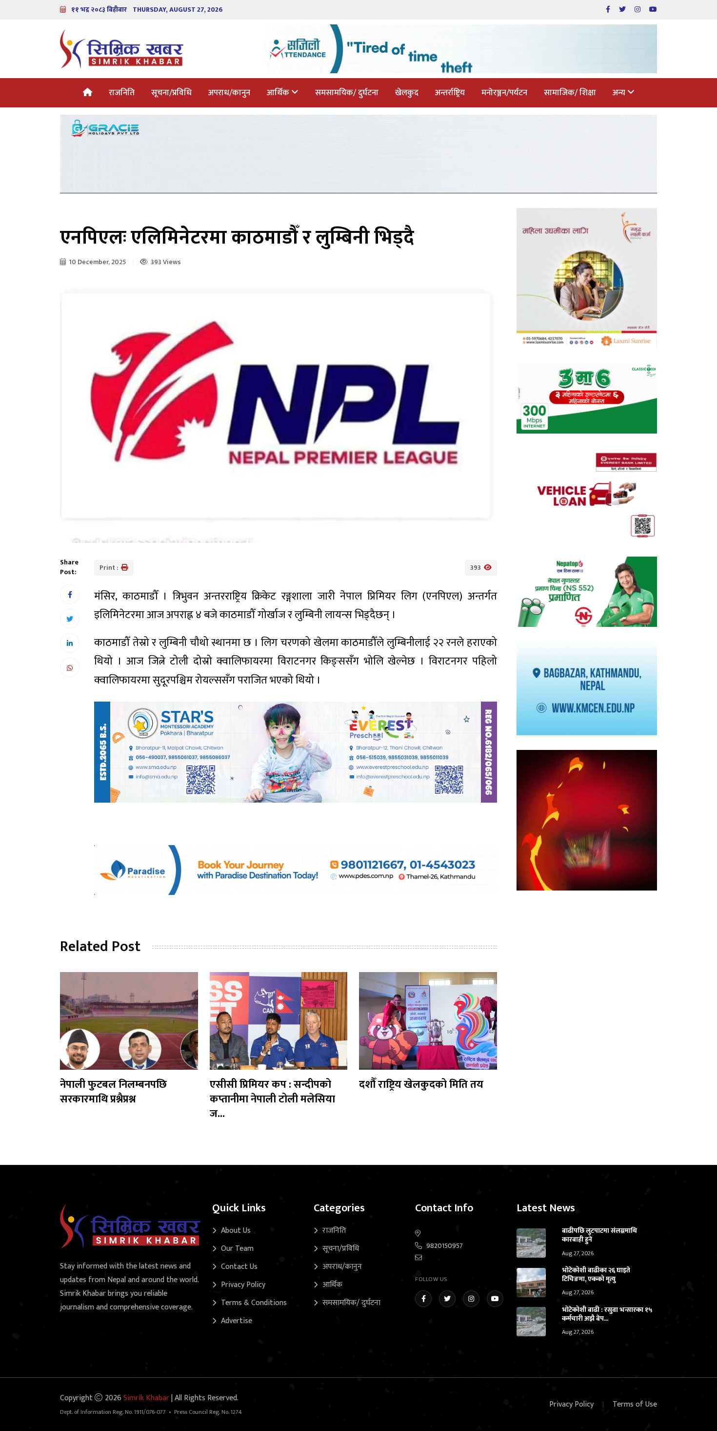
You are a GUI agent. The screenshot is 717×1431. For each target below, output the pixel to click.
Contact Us (239, 1267)
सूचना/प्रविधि (171, 93)
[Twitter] (447, 1298)
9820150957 (444, 1245)
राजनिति (122, 93)
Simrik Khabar (146, 1398)
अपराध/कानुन (229, 93)
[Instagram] (471, 1298)
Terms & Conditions (254, 1303)
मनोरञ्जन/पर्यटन (504, 93)
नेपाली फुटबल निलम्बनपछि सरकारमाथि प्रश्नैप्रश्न (113, 1092)
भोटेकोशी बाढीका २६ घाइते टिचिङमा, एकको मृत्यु (596, 1275)
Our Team (237, 1249)
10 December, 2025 (97, 262)
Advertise (236, 1321)
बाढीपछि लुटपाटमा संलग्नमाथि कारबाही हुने (599, 1235)
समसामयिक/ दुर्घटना (346, 93)
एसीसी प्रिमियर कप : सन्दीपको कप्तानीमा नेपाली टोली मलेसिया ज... (272, 1099)
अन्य (620, 93)
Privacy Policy (243, 1285)
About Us (236, 1230)
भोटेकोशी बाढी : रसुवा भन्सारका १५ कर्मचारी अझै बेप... (607, 1314)
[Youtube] (495, 1298)
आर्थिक (279, 93)
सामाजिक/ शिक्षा (570, 93)
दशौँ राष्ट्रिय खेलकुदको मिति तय (421, 1085)
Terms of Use (635, 1404)
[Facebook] (423, 1298)
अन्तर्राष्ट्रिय (450, 93)
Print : (110, 567)
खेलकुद (406, 93)
